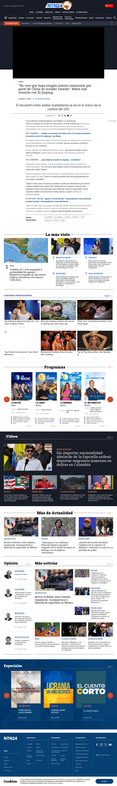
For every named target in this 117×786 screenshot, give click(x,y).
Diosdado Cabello (37, 491)
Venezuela (44, 538)
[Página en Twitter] (105, 744)
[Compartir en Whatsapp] (71, 116)
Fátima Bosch (92, 257)
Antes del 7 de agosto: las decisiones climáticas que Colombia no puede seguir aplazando (23, 619)
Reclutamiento (92, 491)
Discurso (48, 220)
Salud (91, 18)
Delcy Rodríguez (61, 273)
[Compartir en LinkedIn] (65, 116)
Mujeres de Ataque (63, 759)
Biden (63, 220)
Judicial (39, 18)
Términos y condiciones (66, 779)
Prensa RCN (78, 767)
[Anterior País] (112, 22)
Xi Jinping (58, 217)
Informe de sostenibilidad (82, 754)
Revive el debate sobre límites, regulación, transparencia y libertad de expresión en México (20, 545)
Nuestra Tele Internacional (58, 18)
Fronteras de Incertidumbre (25, 711)
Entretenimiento (81, 18)
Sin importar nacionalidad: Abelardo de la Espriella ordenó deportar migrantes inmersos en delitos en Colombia (84, 458)
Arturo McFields (19, 589)
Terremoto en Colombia (68, 639)
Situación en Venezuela (22, 637)
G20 (82, 217)
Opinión (109, 18)
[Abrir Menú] (6, 17)
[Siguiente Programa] (110, 399)
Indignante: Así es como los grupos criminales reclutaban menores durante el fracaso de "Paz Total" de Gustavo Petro (21, 420)
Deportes (47, 18)
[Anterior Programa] (7, 399)
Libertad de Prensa (10, 538)
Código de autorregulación (82, 757)
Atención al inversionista (82, 750)
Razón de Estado (55, 763)
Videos (12, 436)
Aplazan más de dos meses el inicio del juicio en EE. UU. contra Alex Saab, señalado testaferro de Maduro (99, 279)
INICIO (31, 12)
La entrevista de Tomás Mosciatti (55, 751)
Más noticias (46, 563)
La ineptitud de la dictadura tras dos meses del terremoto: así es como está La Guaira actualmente (72, 497)
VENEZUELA (49, 12)
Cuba (67, 23)
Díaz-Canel (58, 23)
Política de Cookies (55, 783)
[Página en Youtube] (110, 744)
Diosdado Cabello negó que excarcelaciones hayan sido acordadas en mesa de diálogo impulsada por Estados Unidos (42, 497)
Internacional (7, 770)
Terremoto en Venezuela (67, 491)
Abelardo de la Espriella (63, 257)
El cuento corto (91, 711)
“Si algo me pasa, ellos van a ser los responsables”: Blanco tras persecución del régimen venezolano (71, 421)
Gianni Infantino (95, 588)
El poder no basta (21, 574)
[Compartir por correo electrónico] (68, 116)
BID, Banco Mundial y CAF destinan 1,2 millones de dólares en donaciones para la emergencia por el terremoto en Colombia (73, 646)
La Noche (16, 402)
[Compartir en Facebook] (59, 116)
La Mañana (66, 402)
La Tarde (40, 402)
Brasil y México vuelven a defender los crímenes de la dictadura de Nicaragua (23, 595)
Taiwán (67, 217)
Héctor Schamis (22, 649)
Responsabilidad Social (81, 744)
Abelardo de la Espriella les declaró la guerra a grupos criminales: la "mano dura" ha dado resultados (100, 645)
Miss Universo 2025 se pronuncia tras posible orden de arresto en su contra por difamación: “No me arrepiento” (100, 264)
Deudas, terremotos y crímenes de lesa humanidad (22, 642)
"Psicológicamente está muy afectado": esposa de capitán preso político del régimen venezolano (46, 421)
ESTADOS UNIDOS (68, 12)
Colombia (6, 757)
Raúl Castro (25, 23)
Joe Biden (48, 217)
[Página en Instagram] (101, 744)
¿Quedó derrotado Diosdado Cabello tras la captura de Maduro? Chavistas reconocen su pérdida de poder (96, 546)
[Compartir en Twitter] (62, 116)
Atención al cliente (80, 747)
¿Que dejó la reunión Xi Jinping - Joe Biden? (61, 160)
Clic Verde (53, 744)
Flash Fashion (64, 747)
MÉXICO (57, 12)
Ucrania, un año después (58, 711)
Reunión (21, 81)
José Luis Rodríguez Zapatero (42, 23)
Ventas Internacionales (81, 760)
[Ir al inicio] (12, 742)
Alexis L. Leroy (22, 627)
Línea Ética (78, 764)
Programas (100, 18)
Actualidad (12, 18)
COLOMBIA (39, 12)
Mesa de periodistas (54, 759)
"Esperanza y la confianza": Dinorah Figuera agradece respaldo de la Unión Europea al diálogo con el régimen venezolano (58, 547)
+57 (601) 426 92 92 (105, 755)
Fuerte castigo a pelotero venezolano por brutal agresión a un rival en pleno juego (47, 644)
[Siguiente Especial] (110, 695)
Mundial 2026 (76, 23)
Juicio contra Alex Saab (95, 273)
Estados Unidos (8, 767)
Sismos (12, 265)
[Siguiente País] (112, 24)
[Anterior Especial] (7, 695)
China (56, 220)
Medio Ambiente (20, 613)
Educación (7, 491)
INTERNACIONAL (82, 12)
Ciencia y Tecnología (69, 18)
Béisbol (37, 639)
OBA (76, 770)
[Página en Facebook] (97, 744)
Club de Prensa (64, 744)
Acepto (104, 781)
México (6, 764)
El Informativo (93, 402)
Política (21, 18)
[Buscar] (115, 17)
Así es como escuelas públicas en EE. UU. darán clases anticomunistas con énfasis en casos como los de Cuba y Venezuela (95, 420)
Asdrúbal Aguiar (19, 571)
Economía (30, 18)
